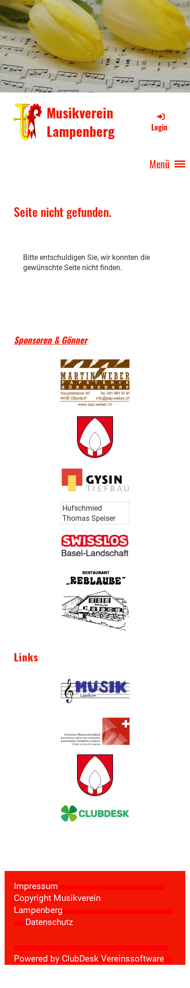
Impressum (36, 886)
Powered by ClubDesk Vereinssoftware (89, 959)
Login (159, 127)
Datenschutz (49, 922)
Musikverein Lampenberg (81, 122)
